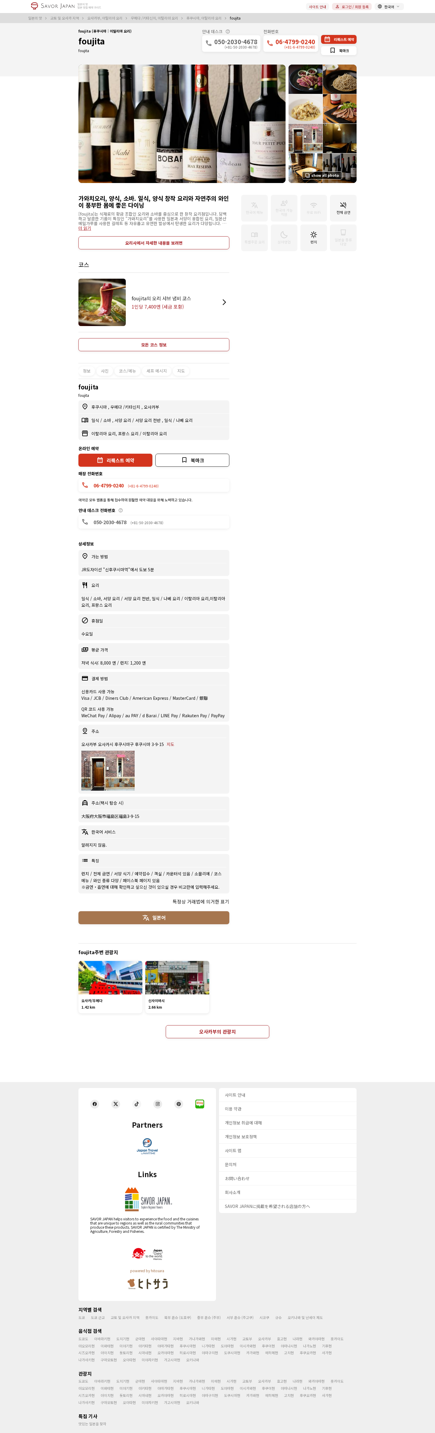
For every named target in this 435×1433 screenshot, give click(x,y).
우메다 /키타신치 (125, 407)
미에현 (216, 1338)
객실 (158, 874)
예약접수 (143, 874)
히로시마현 (188, 1352)
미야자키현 (150, 1359)
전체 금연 (102, 874)
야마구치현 (210, 1352)
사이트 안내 (317, 6)
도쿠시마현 (232, 1352)
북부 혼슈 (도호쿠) (177, 1317)
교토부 (247, 1338)
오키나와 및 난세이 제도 (305, 1317)
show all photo (325, 175)
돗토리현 (126, 1352)
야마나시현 (289, 1345)
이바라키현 (102, 1338)
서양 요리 (123, 420)
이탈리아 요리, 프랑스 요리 (115, 434)
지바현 (178, 1338)
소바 (107, 420)
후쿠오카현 (308, 1352)
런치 (85, 874)
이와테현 (107, 1345)
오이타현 (129, 1359)
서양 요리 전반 (148, 420)
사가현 (327, 1352)
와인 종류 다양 (106, 880)
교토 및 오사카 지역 (65, 18)
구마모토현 (109, 1359)
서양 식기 (123, 874)
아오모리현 (86, 1345)
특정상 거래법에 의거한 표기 (201, 901)
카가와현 (252, 1352)
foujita (91, 41)
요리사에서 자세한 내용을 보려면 (154, 243)
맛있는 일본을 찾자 (92, 1423)
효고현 (282, 1338)
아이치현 (107, 1352)
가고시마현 (172, 1359)
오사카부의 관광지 (217, 1031)
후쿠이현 (268, 1345)
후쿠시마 (99, 407)
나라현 (297, 1338)
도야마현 (227, 1345)
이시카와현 (248, 1345)
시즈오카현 (86, 1352)
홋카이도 (151, 1317)
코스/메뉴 (127, 371)
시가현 (231, 1338)
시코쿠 (264, 1317)
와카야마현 (316, 1338)
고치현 (289, 1352)
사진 (105, 371)
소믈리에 (202, 874)
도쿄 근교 (98, 1317)
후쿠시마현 (188, 1345)
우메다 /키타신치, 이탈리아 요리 (155, 18)
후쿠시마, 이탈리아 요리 (204, 18)
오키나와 (192, 1359)
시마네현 (145, 1352)
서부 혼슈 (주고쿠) (240, 1317)
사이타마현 (159, 1338)
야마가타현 (165, 1345)
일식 (95, 420)
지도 (181, 371)
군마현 (140, 1338)
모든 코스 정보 (154, 345)
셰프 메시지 (156, 371)
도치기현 (122, 1338)
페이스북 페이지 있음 (141, 880)
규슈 (278, 1317)
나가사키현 (86, 1359)
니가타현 (208, 1345)
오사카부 (151, 407)
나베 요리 (184, 420)
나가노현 (309, 1345)
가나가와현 (197, 1338)
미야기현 (126, 1345)
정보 (87, 371)
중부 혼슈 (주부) (209, 1317)
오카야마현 (165, 1352)
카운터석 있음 (178, 874)
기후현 (327, 1345)
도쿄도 (83, 1338)
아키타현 (145, 1345)
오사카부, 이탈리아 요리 (105, 18)
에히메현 (271, 1352)
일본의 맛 (35, 18)
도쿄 (81, 1317)
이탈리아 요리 (155, 434)
